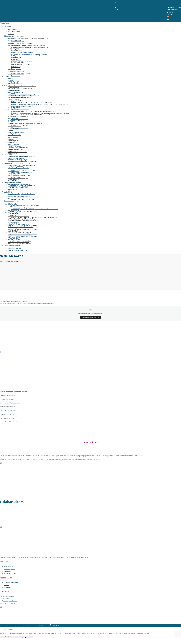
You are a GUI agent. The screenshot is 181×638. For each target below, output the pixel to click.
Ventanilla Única (172, 10)
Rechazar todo (14, 637)
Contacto (170, 14)
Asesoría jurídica (9, 569)
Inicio (1, 261)
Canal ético (8, 587)
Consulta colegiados (11, 582)
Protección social (10, 574)
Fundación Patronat (174, 7)
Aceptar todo (4, 637)
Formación (7, 571)
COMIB (46, 625)
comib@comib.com (10, 601)
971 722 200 (11, 603)
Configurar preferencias (25, 637)
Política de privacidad (7, 625)
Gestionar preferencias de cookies (90, 317)
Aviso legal (34, 625)
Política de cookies (23, 625)
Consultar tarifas (94, 459)
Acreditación (8, 566)
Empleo (6, 585)
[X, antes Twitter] (117, 10)
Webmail (170, 12)
